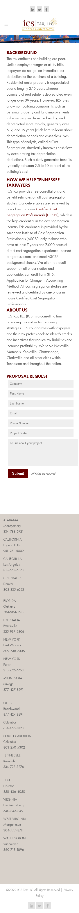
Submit (18, 473)
